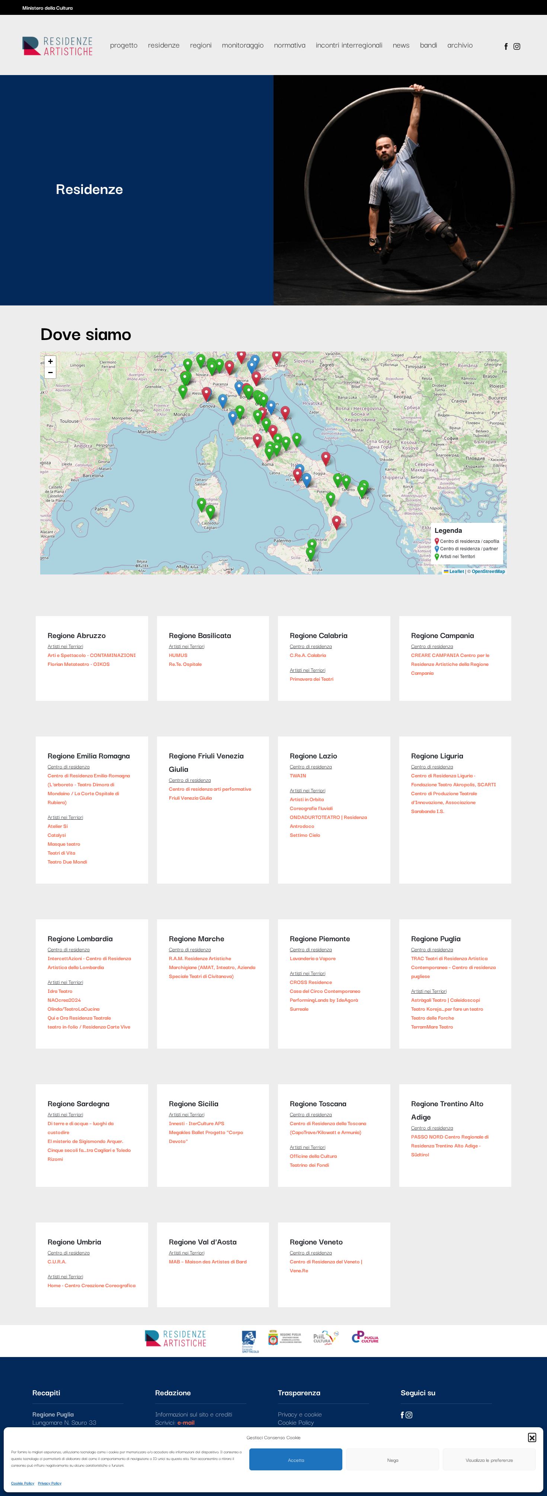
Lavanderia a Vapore (313, 958)
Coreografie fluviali (311, 808)
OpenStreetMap (488, 571)
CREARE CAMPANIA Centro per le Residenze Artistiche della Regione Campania (450, 664)
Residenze (164, 44)
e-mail (186, 1422)
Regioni (201, 44)
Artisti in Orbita (307, 799)
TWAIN (298, 775)
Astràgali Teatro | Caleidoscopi (445, 999)
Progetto (124, 44)
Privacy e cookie (300, 1414)
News (401, 44)
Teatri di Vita (61, 852)
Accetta (296, 1459)
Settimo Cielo (305, 834)
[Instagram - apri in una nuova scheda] (517, 45)
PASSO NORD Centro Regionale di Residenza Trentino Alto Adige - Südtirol (450, 1145)
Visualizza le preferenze (489, 1459)
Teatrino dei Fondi (309, 1164)
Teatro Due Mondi (67, 861)
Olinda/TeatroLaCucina (73, 1008)
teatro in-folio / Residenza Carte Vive (89, 1026)
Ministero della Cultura (47, 7)
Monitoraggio (243, 44)
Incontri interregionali (349, 44)
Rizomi (55, 1159)
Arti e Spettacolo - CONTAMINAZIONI (92, 655)
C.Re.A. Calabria (308, 655)
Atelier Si (58, 826)
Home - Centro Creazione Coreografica (91, 1285)
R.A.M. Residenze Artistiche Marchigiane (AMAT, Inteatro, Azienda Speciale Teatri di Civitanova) (212, 967)
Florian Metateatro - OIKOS (79, 664)
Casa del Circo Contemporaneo (325, 991)
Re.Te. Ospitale (185, 664)
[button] (532, 1437)
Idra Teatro (60, 991)
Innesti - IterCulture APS (196, 1123)
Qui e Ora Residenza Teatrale (79, 1017)
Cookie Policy (22, 1483)
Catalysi (57, 834)
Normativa (290, 44)
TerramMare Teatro (432, 1026)
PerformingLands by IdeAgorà (324, 999)
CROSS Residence (311, 982)
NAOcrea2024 (64, 999)
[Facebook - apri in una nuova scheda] (506, 45)
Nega (392, 1459)
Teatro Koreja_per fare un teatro (447, 1008)
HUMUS (178, 655)
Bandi (428, 44)
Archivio (460, 44)
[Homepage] (57, 44)
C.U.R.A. (57, 1261)
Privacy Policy (49, 1483)
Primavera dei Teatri (311, 678)
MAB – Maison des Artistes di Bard (208, 1261)
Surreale (299, 1008)
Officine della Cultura (313, 1156)
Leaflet (456, 571)
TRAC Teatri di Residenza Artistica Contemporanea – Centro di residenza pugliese (453, 967)
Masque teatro (64, 843)
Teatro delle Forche (432, 1017)
